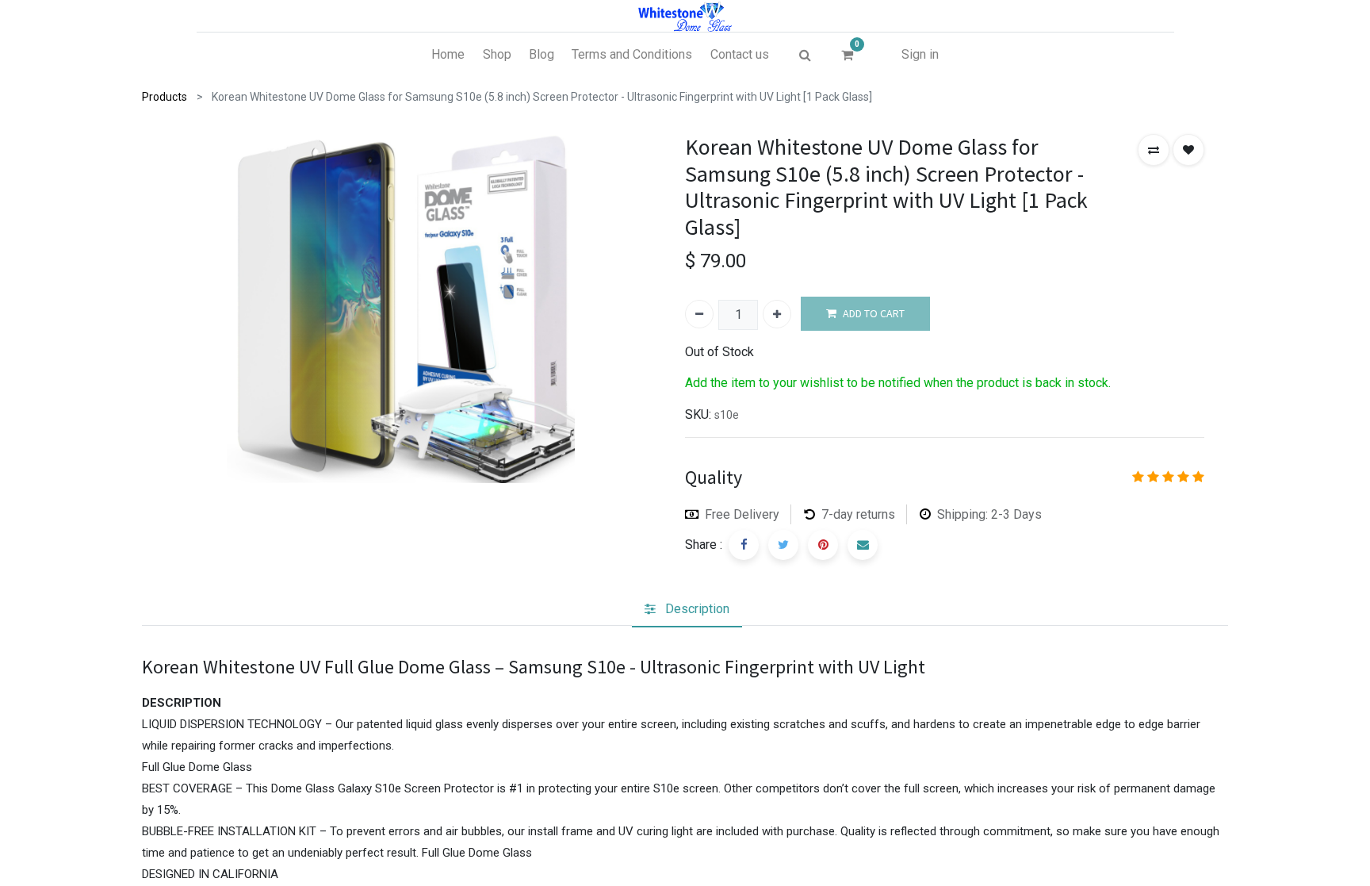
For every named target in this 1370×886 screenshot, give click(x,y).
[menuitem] (448, 55)
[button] (1153, 150)
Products (164, 96)
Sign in (920, 54)
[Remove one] (699, 314)
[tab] (687, 609)
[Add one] (777, 314)
